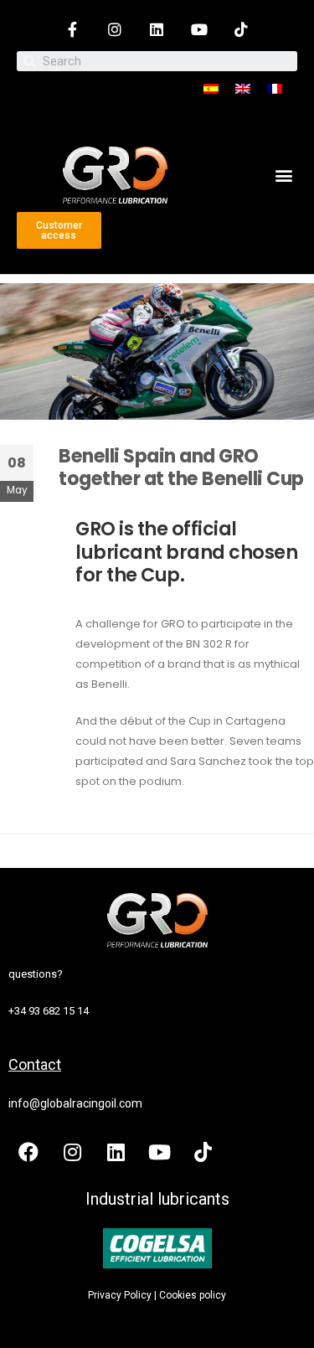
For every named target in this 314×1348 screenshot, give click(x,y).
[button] (283, 175)
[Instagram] (115, 29)
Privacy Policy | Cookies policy (157, 1295)
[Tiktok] (241, 29)
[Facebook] (28, 1152)
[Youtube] (199, 29)
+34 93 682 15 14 (48, 1011)
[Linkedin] (157, 29)
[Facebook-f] (73, 29)
